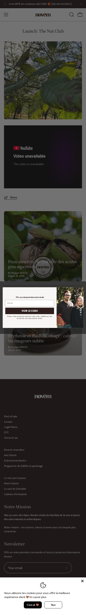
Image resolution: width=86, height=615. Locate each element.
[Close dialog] (80, 290)
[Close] (82, 581)
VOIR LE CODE (30, 310)
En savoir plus (38, 597)
